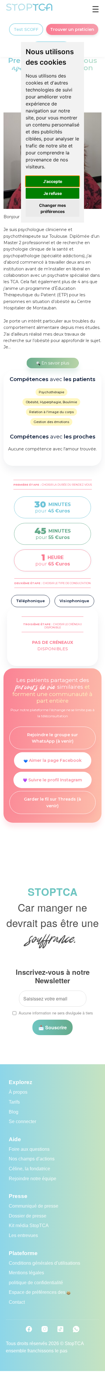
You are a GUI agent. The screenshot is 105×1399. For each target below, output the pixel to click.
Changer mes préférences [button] (52, 208)
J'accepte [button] (52, 181)
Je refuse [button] (52, 193)
